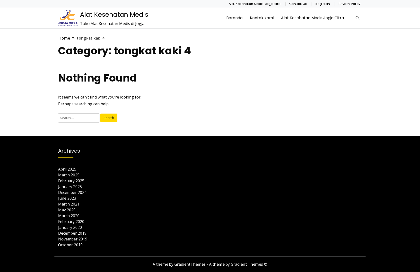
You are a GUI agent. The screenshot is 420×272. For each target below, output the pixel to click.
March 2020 (68, 215)
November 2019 (72, 239)
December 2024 (72, 192)
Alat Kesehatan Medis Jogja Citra (312, 18)
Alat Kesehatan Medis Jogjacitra (254, 3)
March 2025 (68, 175)
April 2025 (67, 169)
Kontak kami (262, 18)
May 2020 (67, 210)
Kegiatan (322, 3)
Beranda (234, 18)
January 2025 (70, 186)
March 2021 (68, 204)
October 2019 (70, 244)
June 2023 (67, 198)
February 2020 (71, 221)
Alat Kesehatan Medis (114, 14)
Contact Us (298, 3)
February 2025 (71, 180)
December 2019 (72, 233)
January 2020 (70, 227)
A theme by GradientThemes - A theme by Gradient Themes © (210, 264)
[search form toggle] (357, 18)
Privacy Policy (349, 3)
